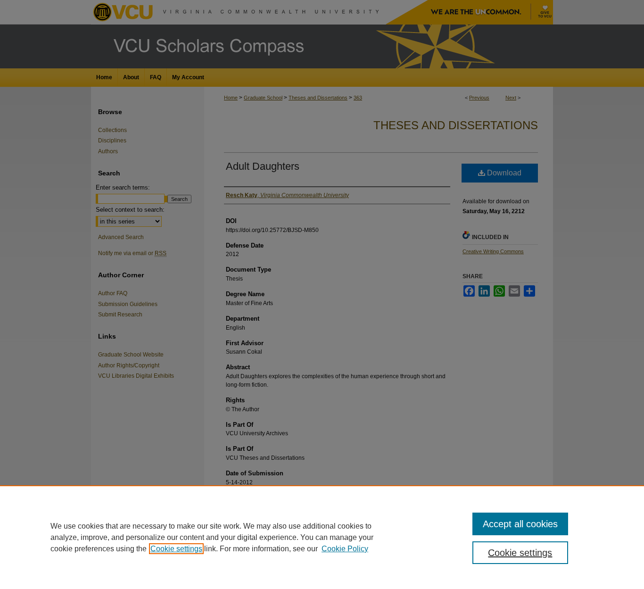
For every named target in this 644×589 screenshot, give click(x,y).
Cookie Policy (345, 549)
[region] (322, 537)
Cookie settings (176, 549)
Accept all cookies (520, 524)
